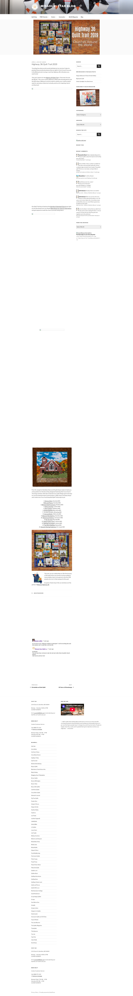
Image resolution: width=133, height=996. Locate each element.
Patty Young (34, 859)
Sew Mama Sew (35, 902)
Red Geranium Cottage (36, 890)
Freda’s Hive (34, 801)
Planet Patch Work (36, 864)
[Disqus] (52, 615)
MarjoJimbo (82, 176)
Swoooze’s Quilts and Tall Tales (38, 916)
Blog (82, 17)
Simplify (33, 905)
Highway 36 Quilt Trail (52, 77)
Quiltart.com (34, 870)
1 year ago (89, 186)
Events (53, 17)
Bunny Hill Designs (35, 781)
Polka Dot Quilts (35, 867)
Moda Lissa (34, 844)
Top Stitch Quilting (49, 525)
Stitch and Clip (49, 506)
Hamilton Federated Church (58, 206)
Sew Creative (48, 508)
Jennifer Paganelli (35, 818)
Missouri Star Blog (58, 6)
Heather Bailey (34, 809)
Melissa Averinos (35, 835)
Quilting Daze (34, 879)
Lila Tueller (33, 833)
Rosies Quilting (48, 510)
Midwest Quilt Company (48, 504)
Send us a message (37, 729)
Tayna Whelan (34, 919)
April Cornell (34, 760)
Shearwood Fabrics (48, 517)
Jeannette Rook (83, 155)
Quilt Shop (34, 17)
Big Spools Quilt (80, 78)
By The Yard (49, 519)
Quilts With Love (35, 887)
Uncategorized (38, 593)
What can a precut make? (81, 186)
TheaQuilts (34, 928)
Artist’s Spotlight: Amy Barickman (84, 81)
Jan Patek (33, 815)
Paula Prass (34, 862)
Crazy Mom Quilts (35, 792)
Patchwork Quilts (35, 856)
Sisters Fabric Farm (49, 521)
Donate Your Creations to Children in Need (84, 172)
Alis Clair (33, 746)
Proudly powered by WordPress (47, 992)
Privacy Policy (34, 992)
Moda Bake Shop (35, 841)
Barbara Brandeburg (36, 763)
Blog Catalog (34, 772)
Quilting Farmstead (49, 523)
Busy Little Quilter (35, 786)
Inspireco (33, 812)
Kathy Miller (34, 824)
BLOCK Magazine (73, 17)
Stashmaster (34, 914)
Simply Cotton (34, 908)
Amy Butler (34, 749)
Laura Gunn (34, 830)
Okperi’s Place (34, 850)
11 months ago (94, 178)
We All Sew (34, 942)
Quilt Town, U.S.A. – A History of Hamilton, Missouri (86, 192)
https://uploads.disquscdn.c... (94, 155)
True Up (33, 934)
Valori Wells (34, 940)
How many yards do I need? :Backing (83, 178)
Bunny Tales (34, 783)
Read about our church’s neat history (61, 208)
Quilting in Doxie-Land (36, 882)
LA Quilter (33, 827)
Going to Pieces (35, 804)
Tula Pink (33, 937)
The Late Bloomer (35, 922)
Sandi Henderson (35, 893)
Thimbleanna (34, 931)
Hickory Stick (48, 501)
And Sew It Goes (35, 752)
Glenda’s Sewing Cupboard (48, 527)
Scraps (33, 899)
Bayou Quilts (34, 766)
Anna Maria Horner (36, 755)
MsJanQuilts (34, 847)
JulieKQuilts (34, 821)
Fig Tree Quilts (34, 798)
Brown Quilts (34, 778)
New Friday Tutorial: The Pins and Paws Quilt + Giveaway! (87, 215)
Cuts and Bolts (48, 514)
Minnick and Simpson (36, 838)
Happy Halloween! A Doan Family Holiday (86, 75)
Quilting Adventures (36, 876)
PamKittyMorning (35, 853)
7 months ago (88, 159)
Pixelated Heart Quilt (80, 159)
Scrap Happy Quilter (36, 896)
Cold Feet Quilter (35, 789)
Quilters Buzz (34, 873)
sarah (44, 62)
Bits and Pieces (48, 503)
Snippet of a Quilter (36, 911)
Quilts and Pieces (35, 885)
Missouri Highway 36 (43, 584)
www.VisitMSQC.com (39, 713)
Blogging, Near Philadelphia (38, 775)
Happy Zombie (34, 807)
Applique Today (35, 757)
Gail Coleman (82, 190)
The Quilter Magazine (36, 925)
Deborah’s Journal (35, 795)
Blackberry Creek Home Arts (38, 769)
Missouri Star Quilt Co (48, 516)
